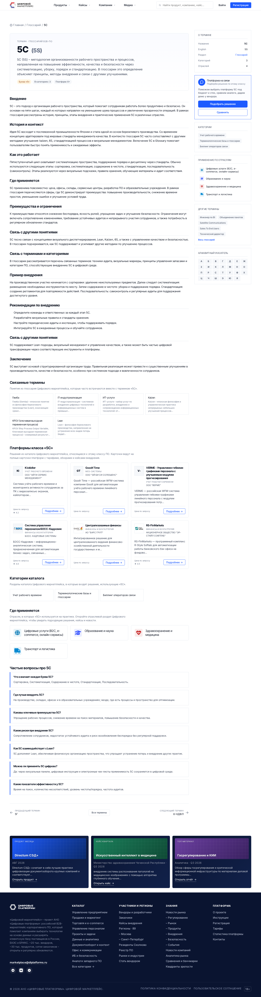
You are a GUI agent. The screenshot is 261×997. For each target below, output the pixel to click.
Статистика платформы (228, 934)
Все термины (99, 812)
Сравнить (223, 112)
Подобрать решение (223, 103)
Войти (222, 5)
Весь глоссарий (206, 239)
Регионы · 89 (127, 928)
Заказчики (125, 917)
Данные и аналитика (85, 939)
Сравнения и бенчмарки (182, 961)
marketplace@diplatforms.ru (28, 962)
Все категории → (83, 966)
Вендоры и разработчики (135, 912)
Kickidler (30, 467)
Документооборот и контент (90, 945)
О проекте (219, 912)
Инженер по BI (207, 217)
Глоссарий (34, 25)
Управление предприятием (89, 912)
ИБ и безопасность (84, 955)
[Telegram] (13, 970)
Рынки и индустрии (131, 955)
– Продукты (173, 928)
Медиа (128, 5)
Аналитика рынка (177, 955)
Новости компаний (178, 950)
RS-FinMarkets (155, 525)
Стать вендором (129, 961)
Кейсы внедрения (130, 923)
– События (172, 945)
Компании (105, 5)
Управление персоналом (88, 928)
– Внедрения (174, 934)
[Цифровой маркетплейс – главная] (21, 5)
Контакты (219, 939)
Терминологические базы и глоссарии (220, 141)
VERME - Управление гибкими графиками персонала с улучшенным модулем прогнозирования (164, 473)
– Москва (125, 934)
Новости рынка (176, 912)
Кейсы (83, 5)
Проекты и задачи (83, 934)
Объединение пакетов (231, 217)
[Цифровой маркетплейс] (37, 907)
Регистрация (241, 5)
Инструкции (221, 917)
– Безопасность (176, 939)
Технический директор (212, 234)
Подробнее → (53, 510)
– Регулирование (177, 917)
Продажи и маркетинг (86, 917)
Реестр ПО (126, 950)
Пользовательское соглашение (217, 988)
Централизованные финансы (103, 525)
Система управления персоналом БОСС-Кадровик (43, 527)
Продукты (60, 5)
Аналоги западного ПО (87, 961)
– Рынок (171, 923)
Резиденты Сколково (132, 945)
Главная (18, 25)
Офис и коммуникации (87, 950)
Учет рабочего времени (212, 135)
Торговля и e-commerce (88, 923)
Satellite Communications (213, 222)
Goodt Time (92, 467)
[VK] (21, 970)
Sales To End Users (209, 228)
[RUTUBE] (29, 970)
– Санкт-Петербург (131, 939)
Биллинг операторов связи (214, 146)
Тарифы (218, 928)
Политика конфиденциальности (166, 988)
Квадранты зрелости (179, 966)
